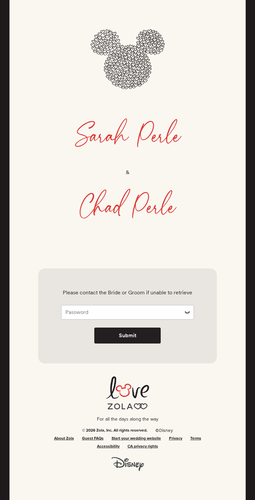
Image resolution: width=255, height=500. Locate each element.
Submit (127, 335)
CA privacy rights (143, 447)
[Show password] (187, 312)
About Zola (64, 439)
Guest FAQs (93, 439)
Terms (195, 439)
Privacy (175, 439)
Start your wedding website (136, 439)
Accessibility (108, 447)
